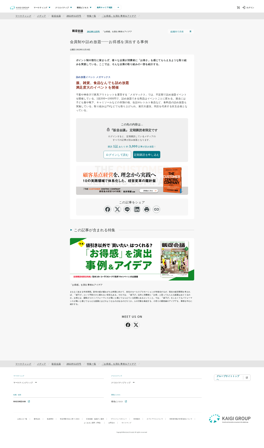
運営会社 (38, 419)
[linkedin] (137, 209)
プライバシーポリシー (120, 419)
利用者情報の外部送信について (182, 419)
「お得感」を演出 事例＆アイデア (119, 15)
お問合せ (113, 422)
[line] (127, 209)
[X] (136, 324)
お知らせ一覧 (23, 419)
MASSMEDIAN (19, 401)
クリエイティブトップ (121, 382)
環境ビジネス (117, 401)
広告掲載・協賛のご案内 (96, 419)
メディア (41, 15)
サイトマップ (126, 422)
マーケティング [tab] (40, 7)
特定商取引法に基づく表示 (71, 419)
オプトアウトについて (156, 419)
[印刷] (146, 209)
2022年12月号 (73, 15)
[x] (117, 209)
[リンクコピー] (156, 209)
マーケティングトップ (23, 382)
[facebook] (107, 209)
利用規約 (138, 419)
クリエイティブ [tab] (62, 7)
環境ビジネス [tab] (82, 7)
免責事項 (51, 419)
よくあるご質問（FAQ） (94, 422)
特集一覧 (91, 15)
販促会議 (56, 15)
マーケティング (23, 15)
